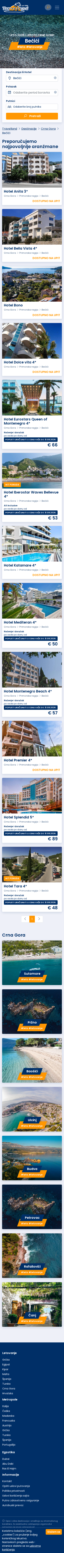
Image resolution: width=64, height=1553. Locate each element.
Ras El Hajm (9, 1468)
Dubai (5, 1459)
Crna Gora (48, 129)
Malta (5, 1374)
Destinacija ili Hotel (18, 72)
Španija (6, 1379)
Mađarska (8, 1416)
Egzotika (8, 1452)
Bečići (17, 78)
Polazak (11, 86)
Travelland (9, 129)
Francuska (8, 1420)
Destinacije (29, 129)
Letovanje (9, 1353)
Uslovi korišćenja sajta (15, 1495)
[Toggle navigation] (57, 7)
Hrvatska (7, 1393)
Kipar (5, 1369)
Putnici (10, 101)
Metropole (9, 1399)
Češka (6, 1411)
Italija (5, 1406)
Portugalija (8, 1444)
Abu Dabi (7, 1464)
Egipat (6, 1364)
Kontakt (7, 1481)
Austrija (6, 1425)
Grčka (6, 1359)
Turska (6, 1384)
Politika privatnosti (13, 1491)
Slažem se (53, 1532)
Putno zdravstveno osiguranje (20, 1500)
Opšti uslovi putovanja (16, 1486)
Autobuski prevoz (12, 1505)
